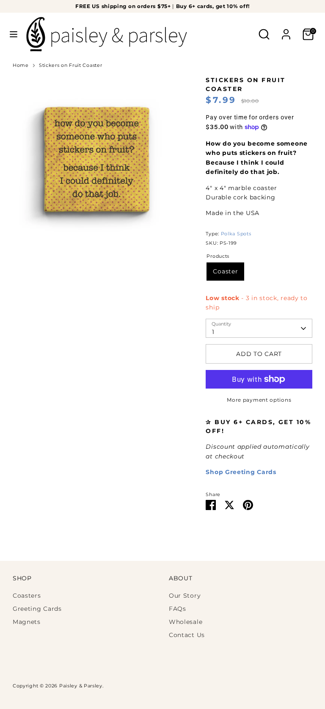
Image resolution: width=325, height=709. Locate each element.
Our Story (185, 595)
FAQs (177, 608)
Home (21, 65)
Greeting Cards (37, 608)
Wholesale (185, 622)
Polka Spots (236, 234)
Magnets (27, 622)
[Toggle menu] (13, 34)
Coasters (27, 595)
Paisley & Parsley (80, 686)
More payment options (259, 400)
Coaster (225, 271)
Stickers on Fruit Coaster (70, 65)
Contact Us (187, 635)
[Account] (286, 30)
